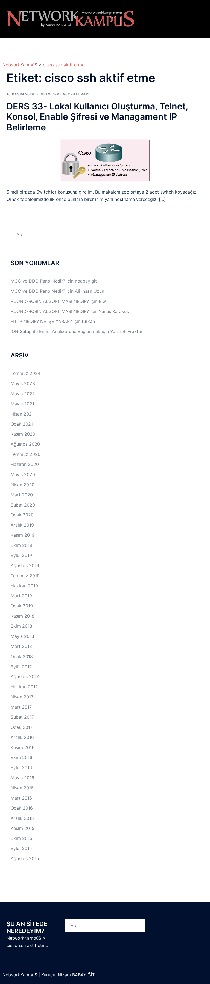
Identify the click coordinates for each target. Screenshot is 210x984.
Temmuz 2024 (25, 373)
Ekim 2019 (21, 545)
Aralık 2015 (22, 818)
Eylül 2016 (21, 767)
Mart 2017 (21, 707)
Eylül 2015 (21, 848)
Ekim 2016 (21, 757)
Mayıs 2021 (22, 403)
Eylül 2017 (21, 666)
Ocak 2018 (22, 656)
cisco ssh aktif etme (63, 64)
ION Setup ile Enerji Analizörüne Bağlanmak (55, 331)
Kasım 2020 (23, 434)
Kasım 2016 (22, 747)
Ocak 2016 (22, 808)
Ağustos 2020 (25, 444)
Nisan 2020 (22, 484)
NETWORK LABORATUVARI (65, 94)
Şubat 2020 (23, 505)
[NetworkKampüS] (71, 18)
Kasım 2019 (22, 535)
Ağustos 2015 (25, 858)
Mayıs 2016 (22, 777)
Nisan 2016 (22, 787)
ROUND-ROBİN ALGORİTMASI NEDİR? (50, 301)
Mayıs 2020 (23, 474)
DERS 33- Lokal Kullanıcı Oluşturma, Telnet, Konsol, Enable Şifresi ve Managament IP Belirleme (97, 117)
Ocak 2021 (22, 424)
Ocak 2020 (22, 514)
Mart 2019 (21, 595)
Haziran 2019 (24, 585)
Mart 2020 (22, 494)
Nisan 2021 (22, 414)
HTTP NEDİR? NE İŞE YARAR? (41, 321)
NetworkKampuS (20, 974)
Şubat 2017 (22, 717)
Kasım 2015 (22, 828)
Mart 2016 (21, 798)
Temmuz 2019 (25, 575)
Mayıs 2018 (22, 636)
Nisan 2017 (22, 696)
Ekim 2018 (21, 626)
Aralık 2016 (22, 737)
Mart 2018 (21, 646)
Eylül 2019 (21, 555)
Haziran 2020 (25, 464)
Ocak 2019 (22, 605)
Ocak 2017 (22, 727)
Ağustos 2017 (25, 676)
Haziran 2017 (24, 686)
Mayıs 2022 (23, 393)
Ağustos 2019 (25, 565)
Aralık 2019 (22, 525)
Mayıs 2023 (23, 383)
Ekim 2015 (21, 838)
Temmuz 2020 (25, 454)
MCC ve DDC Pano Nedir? (38, 281)
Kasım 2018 (22, 616)
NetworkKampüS (19, 64)
